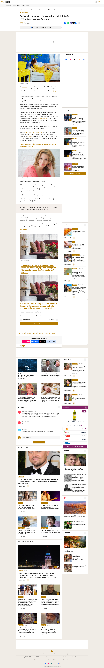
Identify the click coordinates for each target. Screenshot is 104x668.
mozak (24, 87)
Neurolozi (47, 333)
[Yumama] (70, 657)
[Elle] (42, 657)
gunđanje (30, 136)
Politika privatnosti (57, 659)
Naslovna (22, 9)
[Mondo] (31, 657)
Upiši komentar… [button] (27, 437)
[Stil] (2, 2)
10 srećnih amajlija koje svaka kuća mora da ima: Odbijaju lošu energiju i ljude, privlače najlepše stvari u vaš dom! (38, 269)
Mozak (53, 333)
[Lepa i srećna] (53, 657)
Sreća (23, 333)
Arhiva (51, 659)
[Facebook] (66, 59)
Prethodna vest (26, 319)
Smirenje (29, 333)
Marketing (42, 659)
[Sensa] (64, 657)
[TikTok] (75, 59)
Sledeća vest (52, 319)
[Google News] (84, 59)
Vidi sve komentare (39, 442)
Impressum (36, 659)
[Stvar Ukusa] (77, 657)
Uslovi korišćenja (66, 659)
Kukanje (35, 333)
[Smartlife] (58, 657)
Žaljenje (41, 333)
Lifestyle (28, 9)
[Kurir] (26, 657)
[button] (60, 23)
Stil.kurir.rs (23, 229)
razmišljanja (53, 91)
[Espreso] (37, 657)
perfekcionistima (42, 118)
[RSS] (79, 59)
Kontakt (47, 659)
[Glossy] (47, 657)
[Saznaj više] (85, 451)
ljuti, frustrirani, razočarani (33, 132)
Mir (19, 333)
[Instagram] (70, 59)
